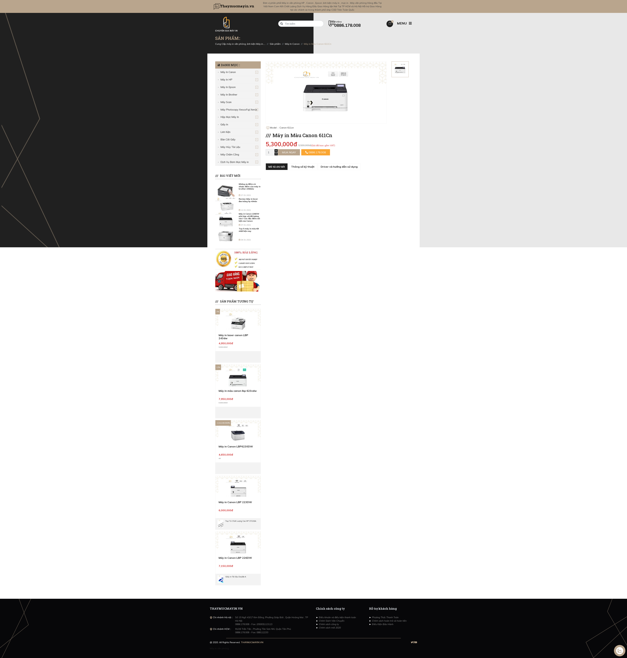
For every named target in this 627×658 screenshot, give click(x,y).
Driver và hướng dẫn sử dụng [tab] (339, 166)
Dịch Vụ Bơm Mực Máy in (234, 162)
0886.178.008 (317, 152)
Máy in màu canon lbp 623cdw (238, 390)
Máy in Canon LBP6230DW (236, 446)
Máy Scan (226, 102)
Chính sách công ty (328, 624)
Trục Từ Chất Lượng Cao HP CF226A (240, 521)
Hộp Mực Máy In (229, 117)
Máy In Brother (228, 94)
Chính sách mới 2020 (329, 627)
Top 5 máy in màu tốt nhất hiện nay (249, 229)
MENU (402, 23)
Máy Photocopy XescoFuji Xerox (238, 109)
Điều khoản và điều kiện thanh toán (337, 617)
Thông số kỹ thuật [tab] (302, 166)
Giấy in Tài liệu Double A (235, 577)
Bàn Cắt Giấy (227, 139)
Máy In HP (226, 79)
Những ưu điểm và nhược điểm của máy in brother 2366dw (249, 186)
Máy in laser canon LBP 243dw (233, 336)
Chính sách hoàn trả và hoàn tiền (389, 620)
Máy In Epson (228, 87)
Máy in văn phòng (219, 648)
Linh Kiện (225, 132)
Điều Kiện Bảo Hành (382, 624)
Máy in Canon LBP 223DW (235, 502)
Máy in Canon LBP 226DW (235, 557)
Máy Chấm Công (229, 154)
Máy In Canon (228, 72)
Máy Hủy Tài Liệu (230, 147)
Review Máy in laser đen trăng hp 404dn (248, 200)
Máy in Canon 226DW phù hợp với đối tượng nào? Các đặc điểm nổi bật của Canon (249, 217)
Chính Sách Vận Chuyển (331, 620)
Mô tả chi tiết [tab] (276, 166)
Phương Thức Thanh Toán (385, 617)
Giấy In (224, 124)
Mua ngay (289, 152)
